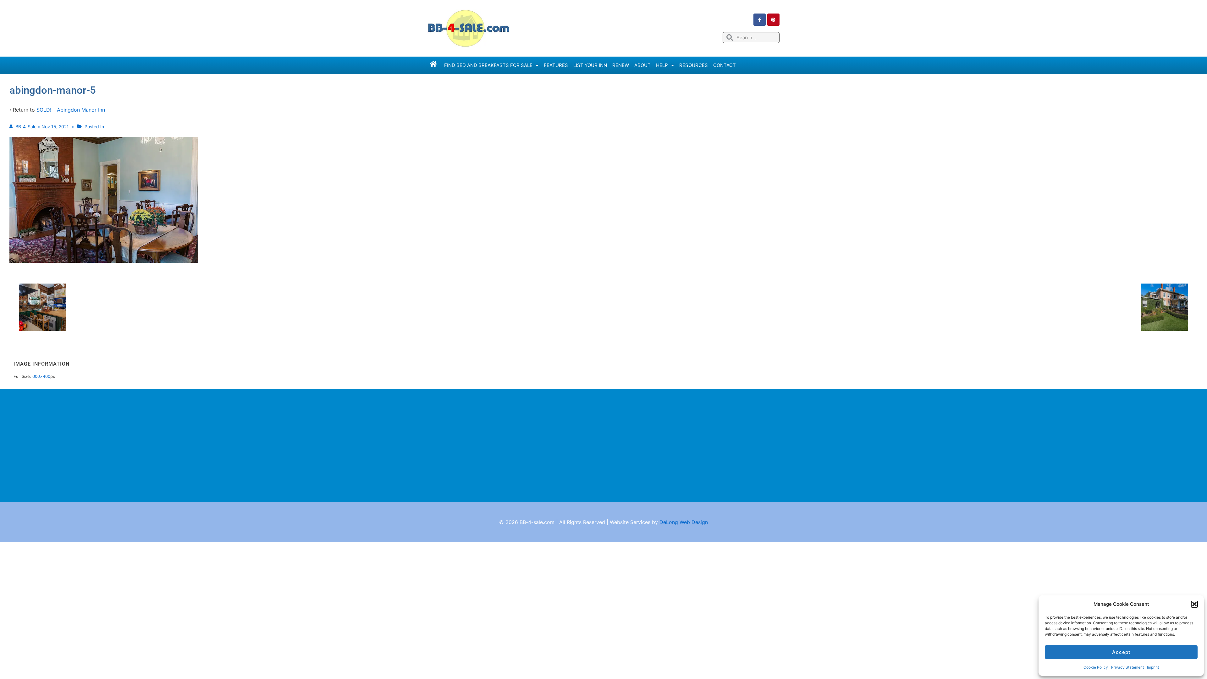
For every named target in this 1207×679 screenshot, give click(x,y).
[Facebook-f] (759, 20)
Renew (620, 65)
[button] (1194, 604)
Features (556, 65)
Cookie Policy (1095, 667)
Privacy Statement (1127, 667)
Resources (693, 65)
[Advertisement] (603, 445)
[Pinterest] (773, 20)
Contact (724, 65)
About (642, 65)
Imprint (1153, 667)
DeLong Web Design (683, 522)
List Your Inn (590, 65)
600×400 (41, 376)
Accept (1121, 652)
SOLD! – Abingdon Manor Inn (70, 110)
